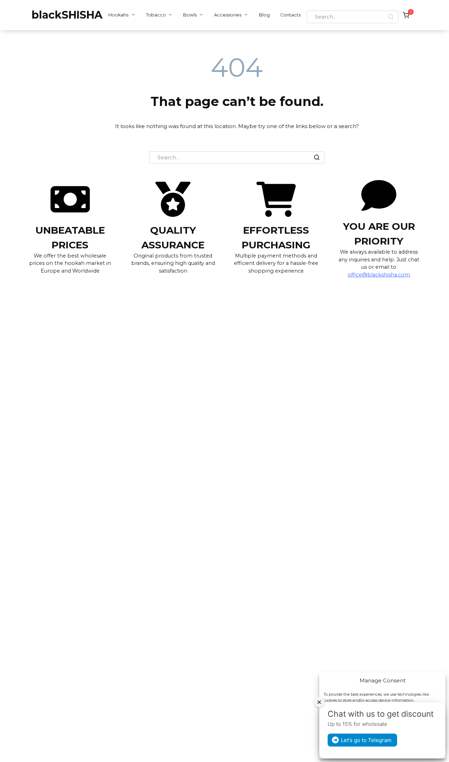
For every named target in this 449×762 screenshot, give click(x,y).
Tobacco (156, 15)
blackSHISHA (67, 14)
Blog (264, 15)
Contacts (290, 15)
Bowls (190, 15)
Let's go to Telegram (366, 740)
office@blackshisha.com (379, 275)
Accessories (227, 15)
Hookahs (118, 15)
